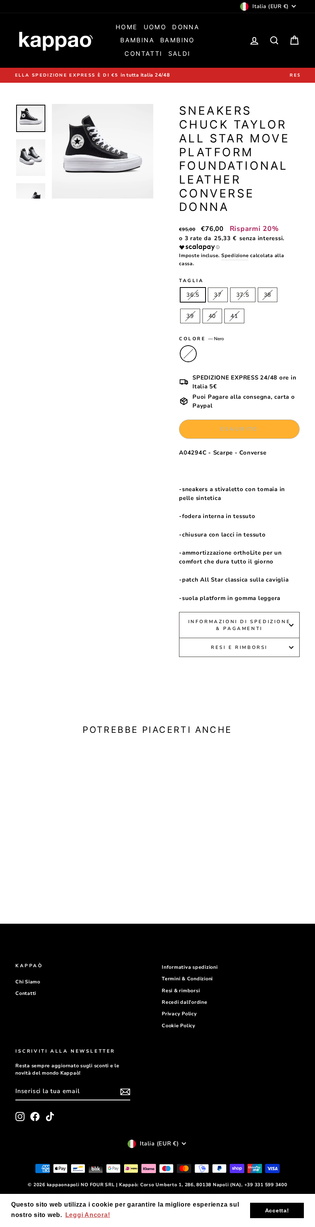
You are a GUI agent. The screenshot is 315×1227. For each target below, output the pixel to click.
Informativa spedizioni (190, 967)
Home (127, 27)
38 (268, 295)
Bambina (137, 40)
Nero (188, 353)
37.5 (242, 295)
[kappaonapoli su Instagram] (20, 1116)
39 (190, 316)
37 (218, 295)
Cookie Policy (179, 1025)
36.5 (192, 295)
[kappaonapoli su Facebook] (35, 1116)
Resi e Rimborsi (239, 647)
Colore (201, 339)
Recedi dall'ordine (184, 1002)
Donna (185, 27)
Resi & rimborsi (181, 990)
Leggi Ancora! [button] (87, 1215)
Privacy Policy (179, 1013)
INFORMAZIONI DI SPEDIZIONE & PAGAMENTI (239, 625)
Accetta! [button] (277, 1210)
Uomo (155, 27)
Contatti (143, 53)
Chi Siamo (27, 981)
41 (234, 316)
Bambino (177, 40)
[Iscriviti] (125, 1091)
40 (212, 316)
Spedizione (235, 255)
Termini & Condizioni (187, 978)
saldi (179, 53)
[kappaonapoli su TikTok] (50, 1116)
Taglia (191, 280)
